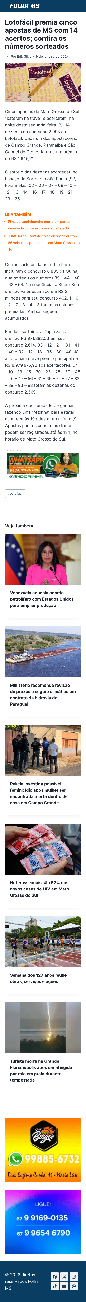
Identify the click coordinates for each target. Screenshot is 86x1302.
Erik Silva (24, 56)
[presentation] (43, 559)
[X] (64, 1276)
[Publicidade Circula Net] (43, 1252)
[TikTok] (55, 1286)
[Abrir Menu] (77, 6)
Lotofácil (15, 493)
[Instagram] (74, 1276)
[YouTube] (64, 1286)
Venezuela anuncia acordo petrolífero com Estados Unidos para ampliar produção (42, 599)
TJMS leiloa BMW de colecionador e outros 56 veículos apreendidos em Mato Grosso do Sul (44, 243)
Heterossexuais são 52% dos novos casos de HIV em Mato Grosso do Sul (39, 889)
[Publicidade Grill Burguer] (43, 1180)
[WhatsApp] (74, 1286)
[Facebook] (55, 1276)
